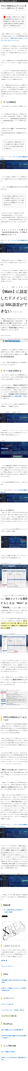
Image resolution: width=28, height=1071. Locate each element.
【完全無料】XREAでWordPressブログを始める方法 (14, 981)
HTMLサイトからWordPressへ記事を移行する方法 (13, 1058)
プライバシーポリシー (7, 966)
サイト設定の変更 (16, 396)
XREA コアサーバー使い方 (9, 1)
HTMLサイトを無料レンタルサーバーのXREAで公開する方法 (13, 989)
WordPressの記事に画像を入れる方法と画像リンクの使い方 (14, 1037)
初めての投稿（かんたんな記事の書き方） (12, 1030)
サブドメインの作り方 (7, 1004)
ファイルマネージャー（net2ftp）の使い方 (12, 1010)
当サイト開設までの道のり (8, 1051)
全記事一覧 (4, 960)
